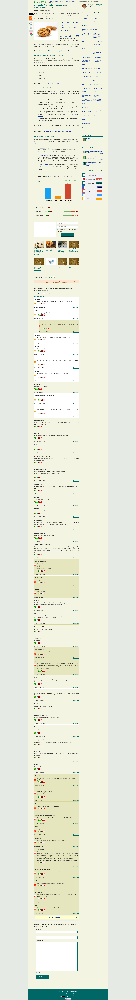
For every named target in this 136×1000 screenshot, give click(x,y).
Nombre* (38, 930)
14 (44, 303)
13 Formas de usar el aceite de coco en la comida (86, 95)
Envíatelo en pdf (31, 35)
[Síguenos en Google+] (83, 191)
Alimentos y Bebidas (54, 1)
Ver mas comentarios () (54, 917)
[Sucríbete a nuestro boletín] (83, 183)
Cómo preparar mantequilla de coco (97, 83)
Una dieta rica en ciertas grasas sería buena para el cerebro (97, 117)
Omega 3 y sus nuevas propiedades (87, 106)
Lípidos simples (86, 50)
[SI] (46, 207)
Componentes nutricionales (65, 1)
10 (40, 315)
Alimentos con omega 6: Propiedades (97, 61)
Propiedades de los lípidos (62, 266)
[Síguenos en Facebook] (83, 187)
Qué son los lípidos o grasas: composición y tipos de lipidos (57, 51)
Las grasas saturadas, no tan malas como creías (87, 123)
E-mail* (38, 935)
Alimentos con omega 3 (97, 73)
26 (40, 303)
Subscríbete (99, 179)
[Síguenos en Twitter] (83, 194)
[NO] (49, 207)
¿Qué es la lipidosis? (51, 266)
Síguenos (100, 191)
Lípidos (73, 1)
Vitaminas (85, 21)
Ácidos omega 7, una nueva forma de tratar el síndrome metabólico (87, 117)
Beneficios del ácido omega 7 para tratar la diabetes (87, 111)
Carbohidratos (86, 15)
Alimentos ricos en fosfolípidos (69, 27)
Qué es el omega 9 (97, 57)
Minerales (85, 18)
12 (44, 782)
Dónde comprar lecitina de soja (49, 249)
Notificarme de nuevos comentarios (46, 973)
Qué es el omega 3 (86, 72)
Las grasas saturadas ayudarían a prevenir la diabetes (87, 68)
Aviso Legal (64, 993)
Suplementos (96, 21)
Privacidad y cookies (73, 991)
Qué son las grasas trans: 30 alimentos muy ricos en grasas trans (86, 62)
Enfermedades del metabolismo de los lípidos (97, 68)
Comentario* (39, 940)
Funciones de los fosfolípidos (69, 25)
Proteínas (95, 18)
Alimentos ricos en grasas (86, 47)
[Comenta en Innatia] (83, 175)
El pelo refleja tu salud (97, 106)
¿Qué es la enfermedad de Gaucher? (96, 95)
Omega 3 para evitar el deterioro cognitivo (98, 100)
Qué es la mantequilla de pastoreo (97, 110)
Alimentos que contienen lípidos (50, 83)
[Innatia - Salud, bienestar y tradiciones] (41, 2)
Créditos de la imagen (72, 995)
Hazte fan (100, 187)
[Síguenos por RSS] (83, 198)
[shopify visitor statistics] (68, 998)
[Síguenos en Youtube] (83, 179)
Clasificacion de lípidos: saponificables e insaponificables (57, 131)
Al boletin (84, 130)
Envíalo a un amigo (31, 24)
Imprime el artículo (31, 29)
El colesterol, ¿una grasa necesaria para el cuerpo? (87, 90)
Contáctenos (71, 993)
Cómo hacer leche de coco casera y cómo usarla (97, 90)
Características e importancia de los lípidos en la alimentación (38, 268)
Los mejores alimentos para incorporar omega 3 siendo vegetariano (97, 78)
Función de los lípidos (72, 266)
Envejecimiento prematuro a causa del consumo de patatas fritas (87, 101)
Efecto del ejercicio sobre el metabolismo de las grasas (87, 84)
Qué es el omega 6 (86, 57)
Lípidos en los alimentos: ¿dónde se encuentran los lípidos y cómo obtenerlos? (38, 251)
